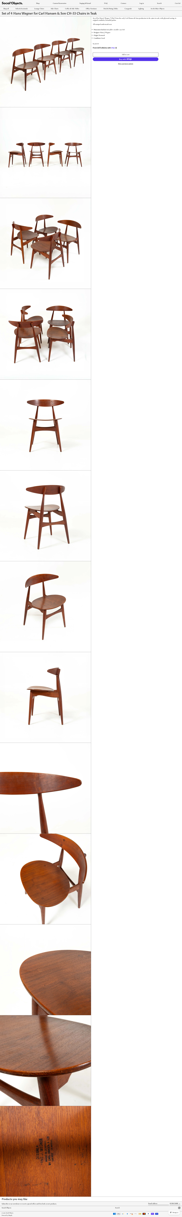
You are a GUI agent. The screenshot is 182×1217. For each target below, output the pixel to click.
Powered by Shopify (7, 1215)
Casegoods (128, 9)
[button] (177, 3)
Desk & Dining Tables (111, 9)
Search (117, 1208)
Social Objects (6, 1208)
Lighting (141, 9)
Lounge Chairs (39, 9)
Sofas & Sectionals (21, 9)
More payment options (125, 64)
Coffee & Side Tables (72, 9)
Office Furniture (91, 9)
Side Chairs (54, 9)
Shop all (6, 9)
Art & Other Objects (157, 9)
